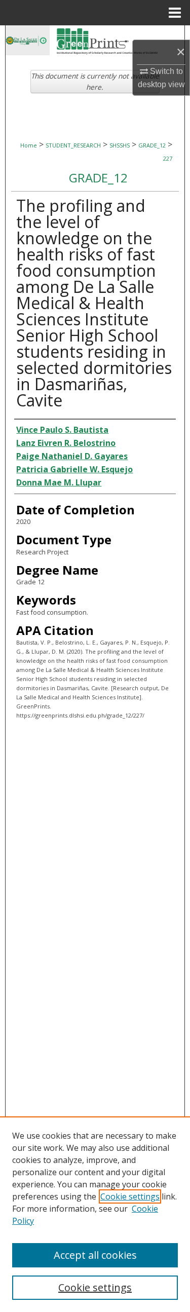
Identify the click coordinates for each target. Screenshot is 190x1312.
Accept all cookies (95, 1255)
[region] (95, 1214)
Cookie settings (130, 1196)
